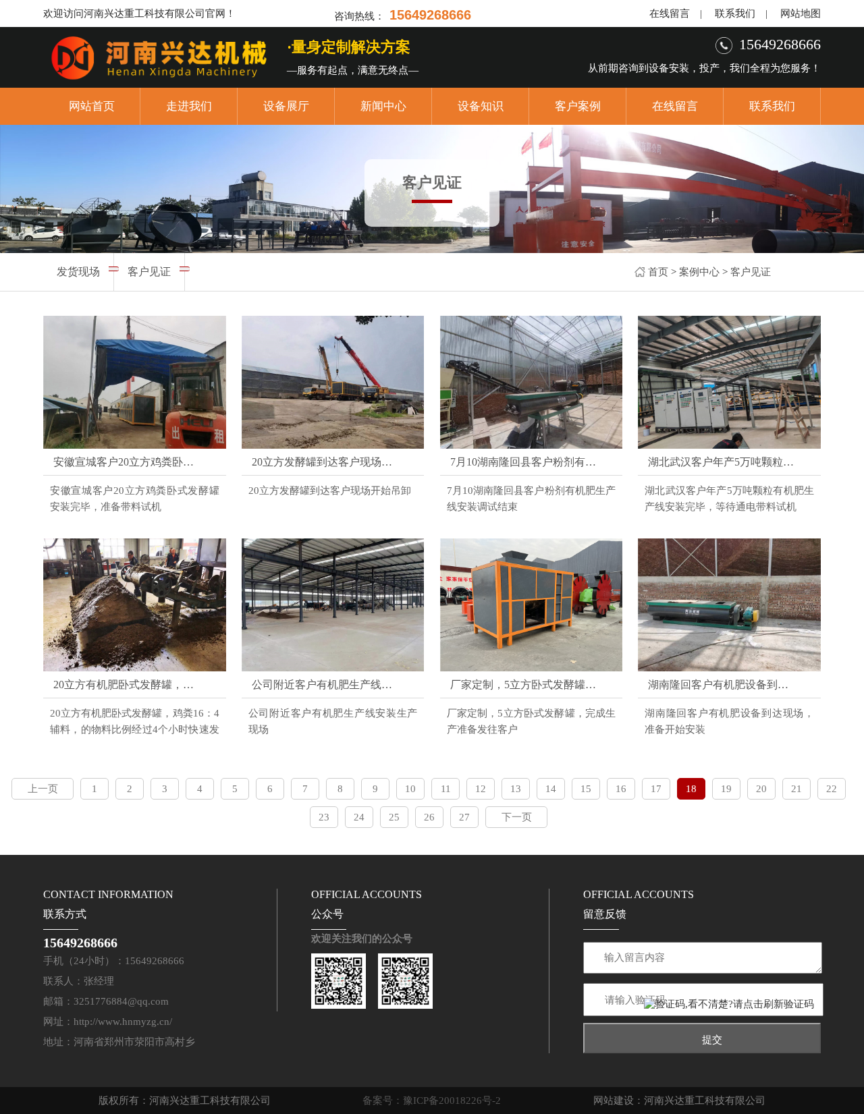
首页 (658, 272)
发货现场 (78, 271)
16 (621, 788)
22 (831, 788)
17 (656, 788)
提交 (712, 1039)
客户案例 (578, 106)
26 (429, 817)
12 (480, 788)
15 (585, 788)
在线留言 (669, 13)
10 (410, 788)
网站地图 (800, 13)
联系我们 (735, 13)
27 (464, 817)
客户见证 (750, 272)
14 (550, 788)
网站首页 (92, 106)
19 (726, 788)
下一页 (517, 817)
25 (394, 817)
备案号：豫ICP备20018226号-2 (431, 1100)
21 (796, 788)
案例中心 (699, 272)
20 (761, 788)
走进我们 (189, 106)
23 (324, 817)
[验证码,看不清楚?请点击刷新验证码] (729, 1004)
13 (515, 788)
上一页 (43, 788)
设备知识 (481, 106)
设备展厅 (286, 106)
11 (446, 788)
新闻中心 (383, 106)
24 (359, 817)
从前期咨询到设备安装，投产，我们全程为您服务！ (704, 68)
